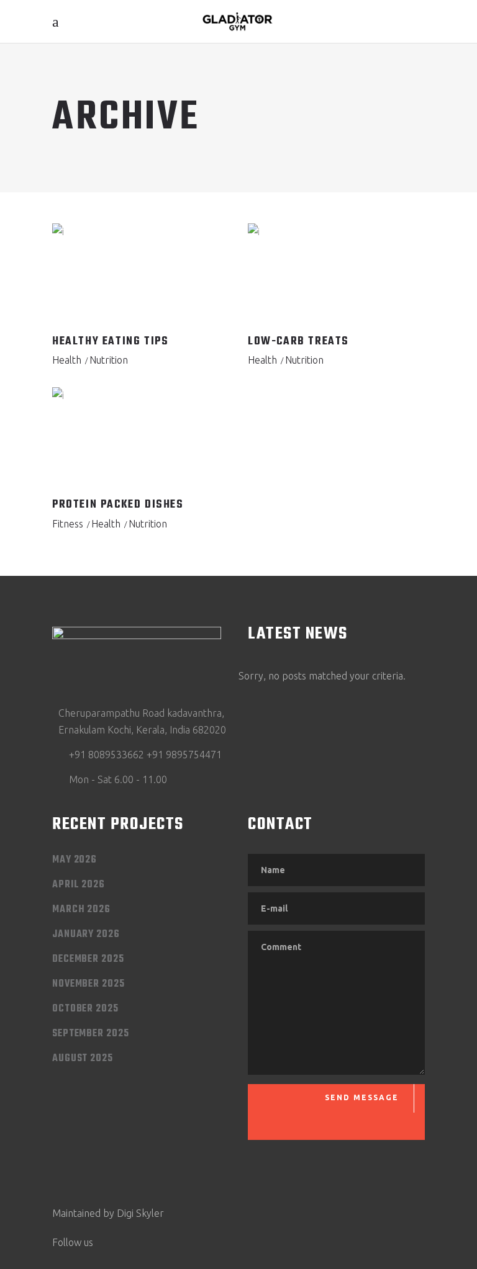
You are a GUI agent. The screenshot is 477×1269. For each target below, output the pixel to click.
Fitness (67, 523)
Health (66, 359)
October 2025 (85, 1009)
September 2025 (90, 1034)
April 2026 (78, 885)
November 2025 (88, 984)
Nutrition (108, 359)
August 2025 (82, 1059)
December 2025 (88, 959)
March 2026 (81, 910)
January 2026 (86, 934)
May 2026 (74, 860)
